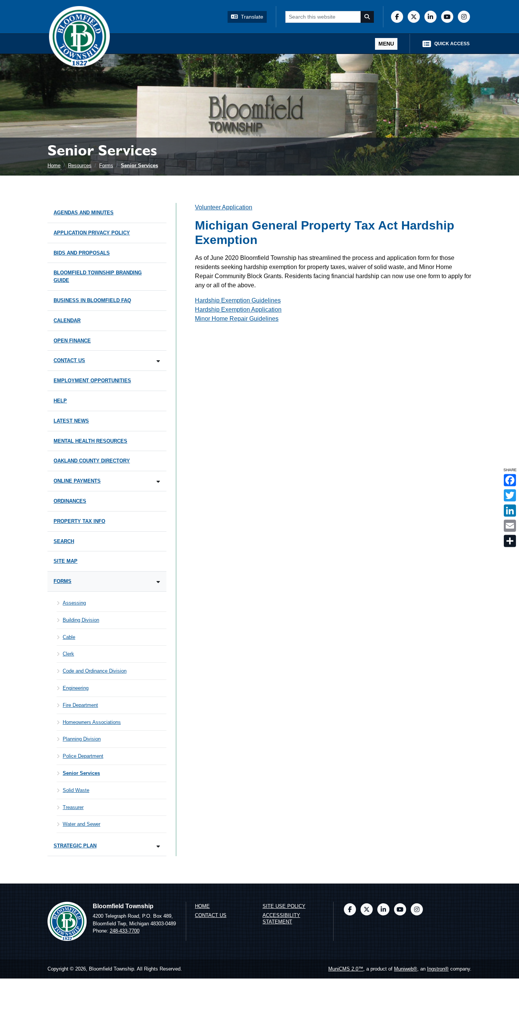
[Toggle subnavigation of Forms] (158, 582)
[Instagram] (464, 17)
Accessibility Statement (281, 918)
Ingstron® (438, 969)
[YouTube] (447, 17)
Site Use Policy (284, 906)
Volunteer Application (223, 207)
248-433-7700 (124, 931)
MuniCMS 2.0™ (345, 969)
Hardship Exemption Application (238, 309)
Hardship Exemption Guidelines (238, 300)
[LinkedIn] (430, 17)
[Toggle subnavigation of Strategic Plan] (158, 846)
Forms (106, 165)
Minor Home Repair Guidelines (236, 318)
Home (53, 165)
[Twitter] (414, 17)
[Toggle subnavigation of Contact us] (158, 361)
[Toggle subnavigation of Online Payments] (158, 482)
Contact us (210, 915)
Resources (80, 165)
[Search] (367, 17)
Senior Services (139, 165)
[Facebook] (397, 17)
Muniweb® (405, 969)
